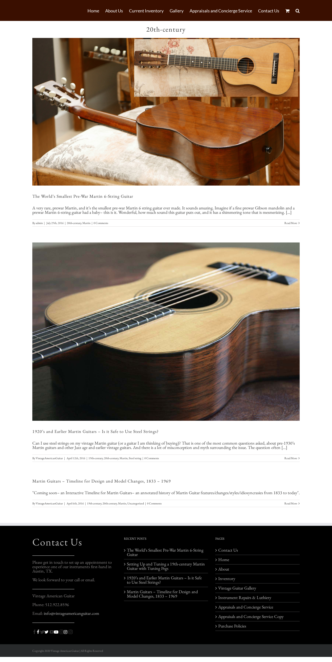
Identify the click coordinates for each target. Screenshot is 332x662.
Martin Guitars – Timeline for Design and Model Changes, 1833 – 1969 (101, 481)
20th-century (74, 223)
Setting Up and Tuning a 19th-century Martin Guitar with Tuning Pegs (166, 566)
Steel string (135, 458)
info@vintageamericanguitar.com (71, 613)
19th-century (95, 458)
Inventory (226, 578)
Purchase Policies (232, 626)
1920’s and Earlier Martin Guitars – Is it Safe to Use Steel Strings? (95, 431)
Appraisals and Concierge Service (245, 607)
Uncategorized (135, 503)
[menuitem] (96, 10)
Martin (86, 223)
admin (39, 223)
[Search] (298, 10)
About (223, 569)
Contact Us (57, 542)
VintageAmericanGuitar (49, 458)
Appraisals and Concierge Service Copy (251, 616)
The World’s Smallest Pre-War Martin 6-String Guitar (82, 196)
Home (223, 559)
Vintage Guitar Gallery (237, 588)
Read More (290, 223)
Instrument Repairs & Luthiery (244, 597)
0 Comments (101, 223)
